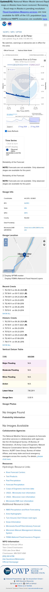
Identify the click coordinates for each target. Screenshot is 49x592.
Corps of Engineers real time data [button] (20, 489)
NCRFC (6, 32)
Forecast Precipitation (15, 485)
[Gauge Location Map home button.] (44, 241)
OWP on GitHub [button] (30, 584)
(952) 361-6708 (8, 556)
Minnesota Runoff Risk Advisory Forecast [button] (23, 526)
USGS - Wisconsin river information (20, 497)
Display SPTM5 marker (14, 276)
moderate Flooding (10, 370)
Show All (6, 314)
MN (25, 208)
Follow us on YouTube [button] (24, 586)
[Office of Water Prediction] (28, 571)
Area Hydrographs (13, 514)
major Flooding (8, 363)
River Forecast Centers (15, 472)
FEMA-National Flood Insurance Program (23, 537)
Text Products (11, 476)
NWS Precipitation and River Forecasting (23, 510)
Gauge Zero (7, 397)
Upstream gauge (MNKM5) (11, 55)
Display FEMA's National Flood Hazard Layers (23, 278)
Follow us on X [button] (17, 584)
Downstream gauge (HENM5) (36, 55)
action (5, 384)
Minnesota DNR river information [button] (19, 501)
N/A (29, 363)
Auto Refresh (12, 131)
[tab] (9, 50)
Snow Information (13, 522)
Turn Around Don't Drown (33, 579)
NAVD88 (31, 357)
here (44, 15)
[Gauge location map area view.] (44, 245)
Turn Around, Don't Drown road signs (21, 518)
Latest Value (7, 391)
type (4, 357)
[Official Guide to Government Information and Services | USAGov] (7, 571)
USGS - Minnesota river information (20, 493)
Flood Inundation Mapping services (20, 12)
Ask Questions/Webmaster (13, 559)
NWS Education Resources (25, 581)
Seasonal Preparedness (14, 579)
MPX (13, 32)
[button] (46, 2)
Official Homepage (10, 562)
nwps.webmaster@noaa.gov (35, 588)
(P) (26, 290)
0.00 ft (30, 397)
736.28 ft (31, 391)
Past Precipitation (13, 480)
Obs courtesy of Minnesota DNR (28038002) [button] (12, 114)
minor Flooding (8, 377)
